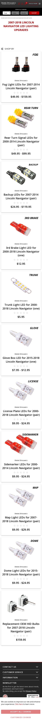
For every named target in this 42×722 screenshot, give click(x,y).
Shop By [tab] (9, 48)
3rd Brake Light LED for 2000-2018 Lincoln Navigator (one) (21, 251)
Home (3, 18)
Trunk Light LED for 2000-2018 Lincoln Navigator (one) (21, 306)
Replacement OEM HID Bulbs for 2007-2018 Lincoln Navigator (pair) (21, 627)
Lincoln (15, 18)
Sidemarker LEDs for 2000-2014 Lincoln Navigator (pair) (21, 466)
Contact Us (9, 667)
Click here (19, 704)
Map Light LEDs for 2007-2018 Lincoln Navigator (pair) (21, 519)
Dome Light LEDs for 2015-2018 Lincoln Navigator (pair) (21, 572)
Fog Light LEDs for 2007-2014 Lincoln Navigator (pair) (21, 86)
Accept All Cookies (20, 712)
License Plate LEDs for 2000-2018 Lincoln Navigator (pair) (21, 413)
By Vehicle (9, 18)
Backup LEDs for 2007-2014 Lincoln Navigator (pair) (21, 196)
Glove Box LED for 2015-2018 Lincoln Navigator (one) (21, 359)
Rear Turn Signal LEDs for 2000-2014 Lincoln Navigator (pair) (21, 141)
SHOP (34, 13)
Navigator (22, 18)
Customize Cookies (21, 717)
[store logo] (8, 3)
